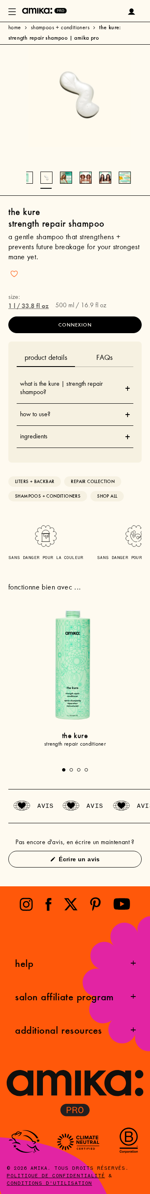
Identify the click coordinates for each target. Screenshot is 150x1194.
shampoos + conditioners (60, 27)
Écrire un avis (91, 861)
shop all (107, 496)
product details (46, 358)
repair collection (93, 481)
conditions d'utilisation (49, 1183)
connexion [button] (75, 325)
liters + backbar (34, 481)
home (14, 27)
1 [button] (63, 770)
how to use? (75, 414)
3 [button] (78, 770)
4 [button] (86, 770)
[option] (79, 96)
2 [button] (71, 770)
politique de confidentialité (56, 1176)
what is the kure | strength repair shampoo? (75, 388)
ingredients (75, 437)
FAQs (104, 358)
